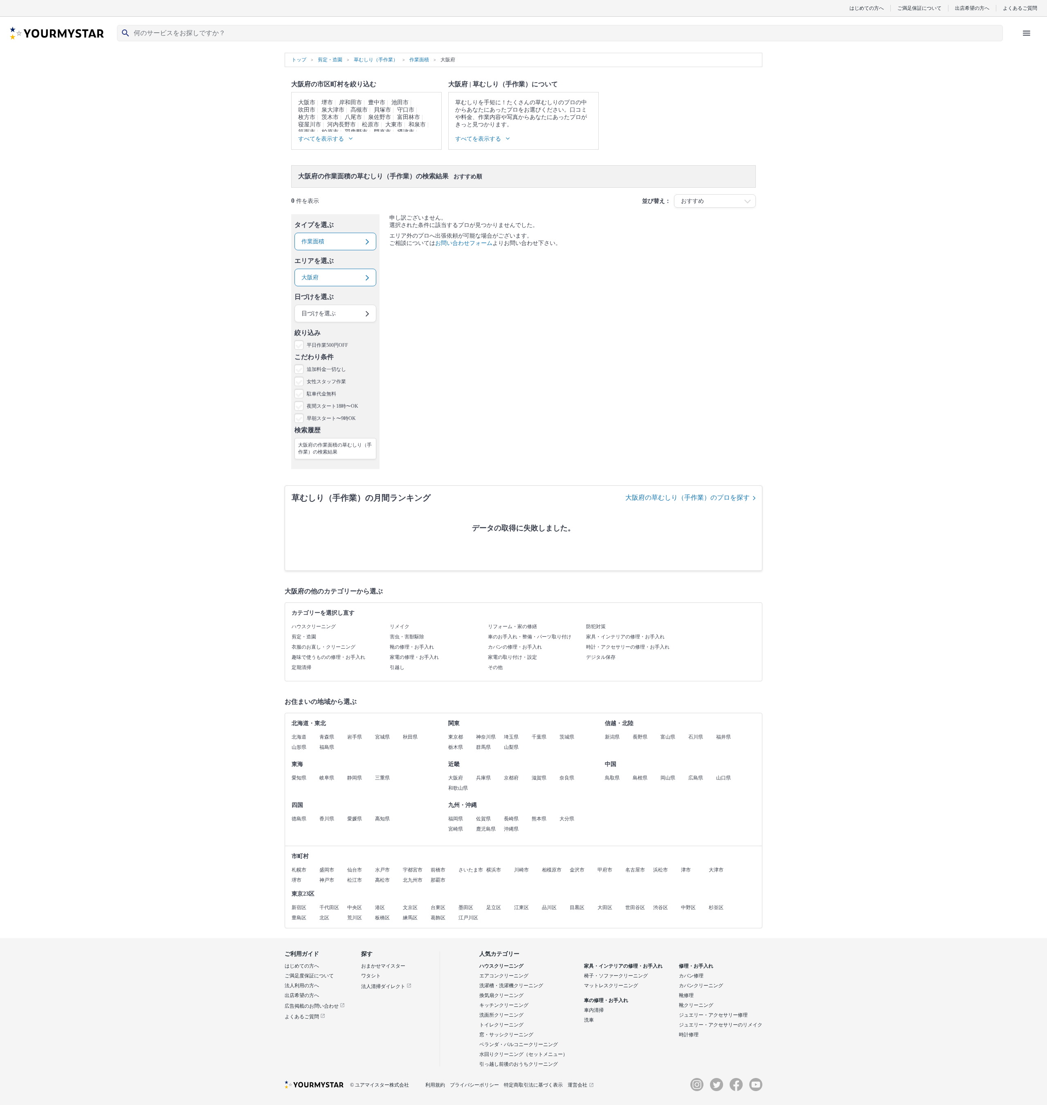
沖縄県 (511, 829)
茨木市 (330, 117)
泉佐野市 (379, 117)
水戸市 (382, 870)
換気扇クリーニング (501, 995)
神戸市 (326, 880)
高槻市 (359, 110)
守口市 (405, 110)
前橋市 (438, 870)
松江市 (354, 880)
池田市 (400, 102)
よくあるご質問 (1020, 7)
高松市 (382, 880)
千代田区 (329, 907)
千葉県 (539, 737)
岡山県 (668, 778)
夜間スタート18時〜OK (332, 406)
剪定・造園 (304, 637)
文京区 (410, 907)
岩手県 (354, 737)
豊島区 (299, 918)
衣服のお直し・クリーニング (323, 647)
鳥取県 (612, 778)
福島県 (326, 747)
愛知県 (299, 778)
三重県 (382, 778)
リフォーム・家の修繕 (512, 626)
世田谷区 (635, 907)
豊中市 (376, 102)
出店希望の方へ (972, 7)
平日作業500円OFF (327, 345)
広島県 (695, 778)
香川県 (326, 819)
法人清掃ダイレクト (384, 986)
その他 (495, 667)
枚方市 (306, 117)
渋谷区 (660, 907)
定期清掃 (301, 667)
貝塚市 (382, 110)
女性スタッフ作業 (326, 381)
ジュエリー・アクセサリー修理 (713, 1015)
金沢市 (577, 870)
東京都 (455, 737)
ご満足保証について (919, 7)
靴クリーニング (696, 1005)
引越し (397, 667)
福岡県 (455, 819)
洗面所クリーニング (501, 1015)
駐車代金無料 (321, 394)
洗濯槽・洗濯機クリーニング (511, 985)
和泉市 (417, 124)
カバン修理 (691, 976)
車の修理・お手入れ (606, 1000)
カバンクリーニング (701, 985)
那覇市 (438, 880)
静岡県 (354, 778)
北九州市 (412, 880)
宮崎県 (455, 829)
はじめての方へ (866, 7)
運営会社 (577, 1085)
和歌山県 (458, 788)
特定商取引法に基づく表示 (533, 1085)
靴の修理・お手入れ (412, 647)
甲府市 (605, 870)
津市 (686, 870)
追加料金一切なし (326, 369)
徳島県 (299, 819)
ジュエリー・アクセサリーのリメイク (720, 1025)
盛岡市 (326, 870)
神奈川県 (486, 737)
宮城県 (382, 737)
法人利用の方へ (302, 985)
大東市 (393, 124)
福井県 (723, 737)
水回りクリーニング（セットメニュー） (523, 1054)
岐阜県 (326, 778)
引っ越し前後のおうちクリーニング (518, 1064)
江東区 (521, 907)
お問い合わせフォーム (463, 243)
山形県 (299, 747)
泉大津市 (332, 110)
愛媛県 (354, 819)
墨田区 (465, 907)
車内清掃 (594, 1010)
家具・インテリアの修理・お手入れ (625, 637)
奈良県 (566, 778)
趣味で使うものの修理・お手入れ (328, 657)
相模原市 (552, 870)
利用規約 (435, 1085)
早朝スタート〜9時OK (331, 418)
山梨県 (511, 747)
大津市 (716, 870)
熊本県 (539, 819)
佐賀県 (483, 819)
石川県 (695, 737)
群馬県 (483, 747)
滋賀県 (539, 778)
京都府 (511, 778)
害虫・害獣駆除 (407, 637)
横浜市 (493, 870)
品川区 (549, 907)
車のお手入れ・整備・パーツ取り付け (529, 637)
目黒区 (577, 907)
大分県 (566, 819)
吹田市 (306, 110)
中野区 (688, 907)
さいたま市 (470, 870)
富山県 (668, 737)
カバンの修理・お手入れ (515, 647)
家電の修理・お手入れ (414, 657)
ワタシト (371, 976)
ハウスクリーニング (314, 626)
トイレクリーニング (501, 1025)
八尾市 (353, 117)
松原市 (370, 124)
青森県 (326, 737)
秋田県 (410, 737)
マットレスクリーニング (611, 985)
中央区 (354, 907)
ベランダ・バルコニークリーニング (518, 1044)
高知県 (382, 819)
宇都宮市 (412, 870)
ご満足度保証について (309, 976)
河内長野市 (341, 124)
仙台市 (354, 870)
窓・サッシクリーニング (506, 1035)
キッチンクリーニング (503, 1005)
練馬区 (410, 918)
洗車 (589, 1020)
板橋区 (382, 918)
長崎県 (511, 819)
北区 (324, 918)
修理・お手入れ (696, 966)
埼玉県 (511, 737)
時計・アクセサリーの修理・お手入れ (628, 647)
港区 (380, 907)
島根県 (640, 778)
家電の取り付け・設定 (512, 657)
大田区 (605, 907)
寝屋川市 (309, 124)
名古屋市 (635, 870)
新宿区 (299, 907)
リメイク (399, 626)
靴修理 (686, 995)
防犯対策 (596, 626)
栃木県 (455, 747)
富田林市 (408, 117)
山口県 (723, 778)
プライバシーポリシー (474, 1085)
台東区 (438, 907)
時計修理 (689, 1035)
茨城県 (566, 737)
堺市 (327, 102)
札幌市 (299, 870)
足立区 (493, 907)
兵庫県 (483, 778)
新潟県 (612, 737)
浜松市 (660, 870)
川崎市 (521, 870)
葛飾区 (438, 918)
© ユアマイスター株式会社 (379, 1085)
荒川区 (354, 918)
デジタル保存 (601, 657)
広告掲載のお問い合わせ (312, 1006)
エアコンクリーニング (503, 976)
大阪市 (306, 102)
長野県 (640, 737)
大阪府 (455, 778)
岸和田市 (350, 102)
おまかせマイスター (383, 966)
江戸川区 (468, 918)
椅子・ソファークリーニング (616, 976)
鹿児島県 (486, 829)
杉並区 (716, 907)
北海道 (299, 737)
